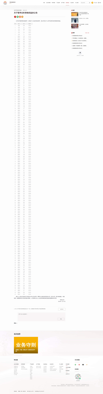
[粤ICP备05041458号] (30, 391)
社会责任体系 (52, 366)
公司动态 (15, 369)
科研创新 (53, 2)
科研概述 (22, 366)
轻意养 (31, 370)
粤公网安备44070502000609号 (39, 391)
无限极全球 (16, 366)
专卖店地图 (61, 369)
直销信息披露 (53, 385)
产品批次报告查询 (77, 384)
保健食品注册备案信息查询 (61, 385)
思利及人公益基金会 (53, 369)
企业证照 (87, 385)
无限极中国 (16, 367)
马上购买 (76, 2)
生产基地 (62, 2)
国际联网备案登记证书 (85, 384)
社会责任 (72, 2)
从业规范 (45, 371)
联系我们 (68, 370)
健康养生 (15, 371)
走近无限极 (48, 2)
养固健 (31, 366)
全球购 (60, 367)
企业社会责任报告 (53, 370)
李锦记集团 (63, 384)
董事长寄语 (16, 373)
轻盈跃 (31, 378)
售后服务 (68, 364)
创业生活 (45, 367)
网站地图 (15, 391)
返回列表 (61, 309)
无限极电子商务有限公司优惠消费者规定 (37, 308)
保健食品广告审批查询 (71, 385)
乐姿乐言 (31, 367)
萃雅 (31, 371)
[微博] (20, 17)
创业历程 (15, 370)
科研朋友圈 (23, 367)
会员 (60, 370)
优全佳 (31, 369)
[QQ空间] (22, 17)
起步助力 (45, 370)
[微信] (18, 17)
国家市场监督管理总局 (69, 384)
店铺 (60, 371)
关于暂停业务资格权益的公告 (21, 308)
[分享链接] (15, 17)
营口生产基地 (38, 367)
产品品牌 (58, 2)
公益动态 (51, 367)
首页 (44, 2)
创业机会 (67, 2)
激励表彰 (45, 369)
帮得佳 (31, 377)
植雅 (31, 374)
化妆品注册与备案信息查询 (80, 385)
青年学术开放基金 (24, 369)
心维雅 (31, 373)
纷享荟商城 (61, 366)
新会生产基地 (38, 366)
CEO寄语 (15, 374)
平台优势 (45, 366)
